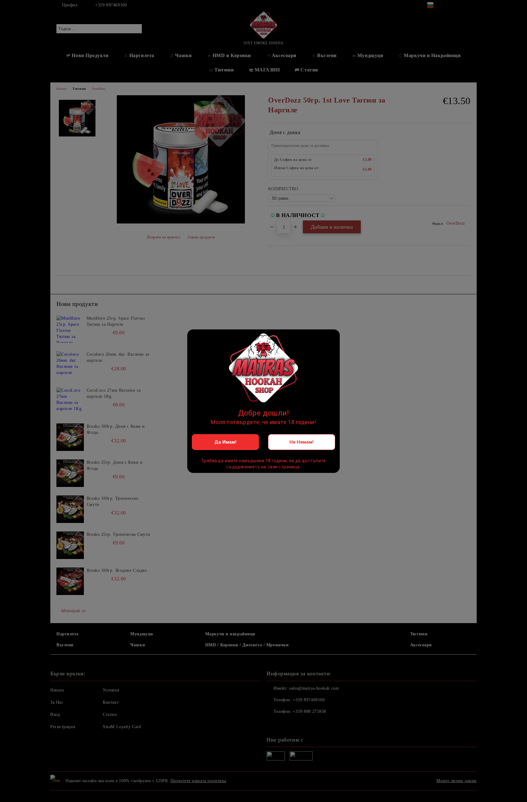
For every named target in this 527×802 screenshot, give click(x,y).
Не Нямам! (301, 442)
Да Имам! (225, 442)
